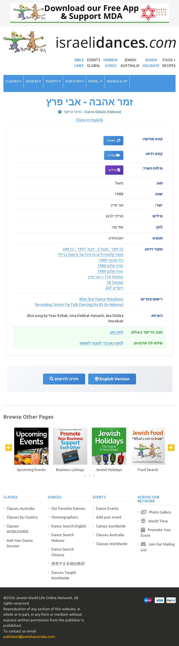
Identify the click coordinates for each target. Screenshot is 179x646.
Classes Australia (20, 508)
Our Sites (73, 81)
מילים (113, 170)
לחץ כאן (116, 332)
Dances (32, 81)
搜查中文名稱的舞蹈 (68, 563)
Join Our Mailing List (158, 547)
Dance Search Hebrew (62, 537)
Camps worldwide (111, 526)
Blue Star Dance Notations (101, 299)
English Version (114, 379)
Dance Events (107, 508)
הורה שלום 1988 (110, 266)
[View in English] (89, 120)
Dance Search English (68, 526)
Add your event (109, 517)
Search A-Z (116, 81)
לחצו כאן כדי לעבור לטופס (101, 343)
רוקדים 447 (114, 288)
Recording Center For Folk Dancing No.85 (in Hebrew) (79, 304)
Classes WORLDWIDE (17, 529)
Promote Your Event (156, 532)
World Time (157, 521)
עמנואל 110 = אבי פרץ (105, 277)
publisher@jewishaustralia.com (29, 636)
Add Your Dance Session (20, 543)
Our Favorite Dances (68, 508)
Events (52, 81)
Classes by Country (22, 517)
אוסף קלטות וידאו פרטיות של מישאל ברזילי (90, 254)
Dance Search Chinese (62, 552)
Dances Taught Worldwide (63, 575)
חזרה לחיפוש (66, 379)
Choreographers (64, 517)
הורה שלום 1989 (110, 271)
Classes (12, 81)
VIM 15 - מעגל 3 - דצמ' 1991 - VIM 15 (93, 249)
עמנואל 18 (115, 282)
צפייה (112, 155)
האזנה (112, 140)
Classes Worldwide (111, 544)
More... (94, 81)
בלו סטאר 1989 (111, 260)
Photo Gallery (158, 512)
